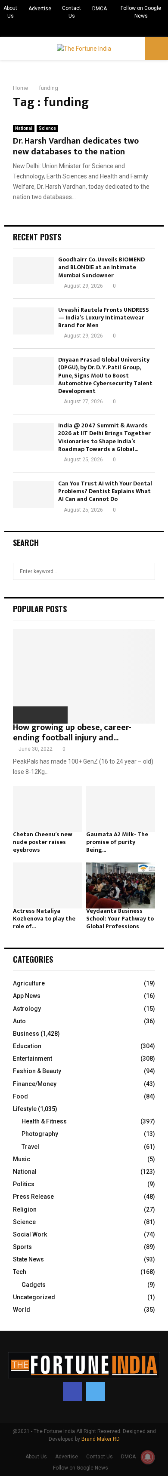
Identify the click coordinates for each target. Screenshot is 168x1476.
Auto (19, 1021)
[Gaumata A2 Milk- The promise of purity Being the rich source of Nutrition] (120, 809)
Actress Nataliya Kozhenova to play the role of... (44, 918)
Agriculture (29, 983)
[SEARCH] (146, 571)
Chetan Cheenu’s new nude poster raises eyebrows (42, 842)
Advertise (39, 9)
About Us (10, 12)
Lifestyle (25, 1108)
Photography (40, 1133)
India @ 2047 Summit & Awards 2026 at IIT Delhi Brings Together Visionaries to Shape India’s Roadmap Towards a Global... (104, 437)
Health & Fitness (44, 1121)
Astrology (27, 1008)
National (23, 128)
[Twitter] (95, 1391)
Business (26, 1033)
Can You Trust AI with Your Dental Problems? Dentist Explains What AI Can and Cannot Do (105, 491)
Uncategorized (34, 1297)
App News (26, 995)
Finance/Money (34, 1083)
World (21, 1309)
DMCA (99, 9)
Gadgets (34, 1284)
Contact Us (71, 12)
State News (28, 1259)
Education (27, 1046)
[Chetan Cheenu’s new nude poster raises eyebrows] (47, 809)
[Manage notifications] (148, 1457)
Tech (19, 1271)
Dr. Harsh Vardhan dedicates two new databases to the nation (76, 146)
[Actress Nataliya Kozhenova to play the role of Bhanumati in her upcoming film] (47, 885)
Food (20, 1096)
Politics (23, 1184)
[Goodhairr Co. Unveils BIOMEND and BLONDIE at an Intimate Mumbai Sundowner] (33, 270)
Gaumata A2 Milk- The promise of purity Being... (117, 842)
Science (47, 128)
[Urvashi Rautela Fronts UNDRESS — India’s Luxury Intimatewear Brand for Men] (33, 320)
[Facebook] (72, 1391)
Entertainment (32, 1058)
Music (21, 1159)
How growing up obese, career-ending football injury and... (72, 732)
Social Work (30, 1234)
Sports (22, 1246)
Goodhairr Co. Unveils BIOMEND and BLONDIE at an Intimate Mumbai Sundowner (101, 267)
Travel (30, 1146)
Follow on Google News (141, 12)
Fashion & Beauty (37, 1071)
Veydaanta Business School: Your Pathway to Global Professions (120, 918)
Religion (25, 1209)
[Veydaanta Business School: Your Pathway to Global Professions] (120, 885)
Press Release (33, 1196)
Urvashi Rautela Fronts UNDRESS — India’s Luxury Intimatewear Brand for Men (103, 317)
